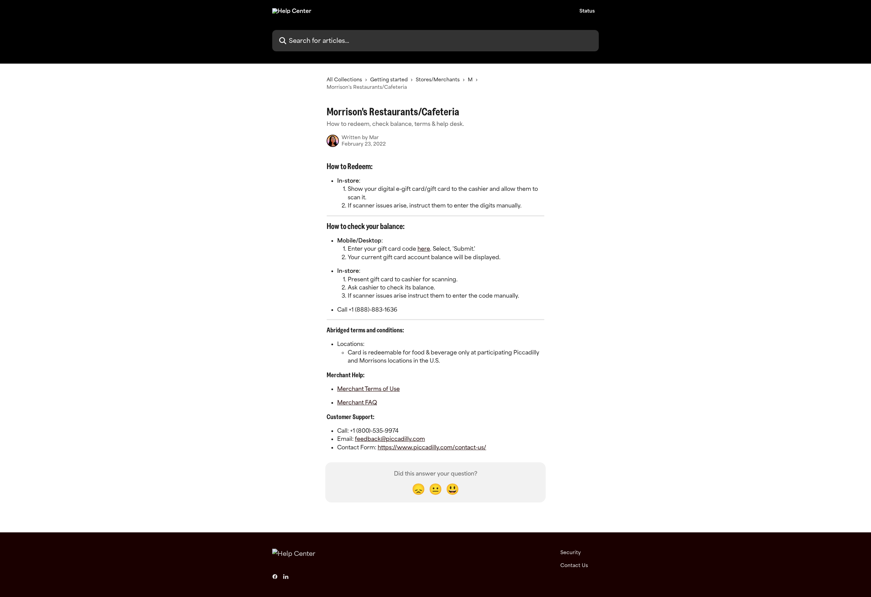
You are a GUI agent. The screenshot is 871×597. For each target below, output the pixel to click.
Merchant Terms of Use (368, 388)
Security (570, 552)
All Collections (344, 79)
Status (587, 11)
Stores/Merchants (438, 79)
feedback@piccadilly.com (390, 438)
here (423, 248)
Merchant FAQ (357, 402)
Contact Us (574, 565)
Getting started (389, 79)
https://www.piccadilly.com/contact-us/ (432, 447)
